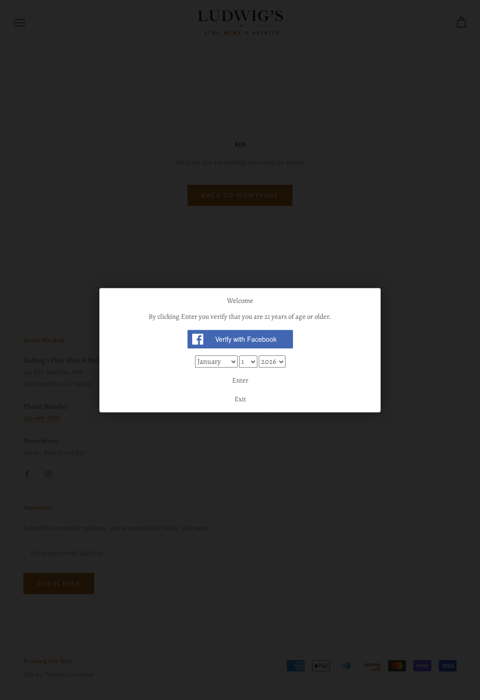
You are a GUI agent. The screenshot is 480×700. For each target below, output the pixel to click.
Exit (240, 399)
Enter (240, 380)
